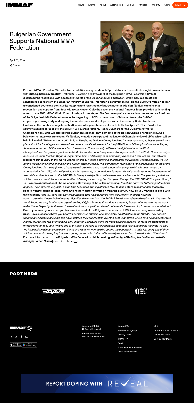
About (103, 5)
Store (167, 5)
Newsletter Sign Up (127, 330)
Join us (130, 5)
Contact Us (123, 326)
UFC (156, 326)
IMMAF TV (180, 5)
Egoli (120, 343)
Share (16, 65)
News (81, 5)
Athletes (143, 5)
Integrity (156, 5)
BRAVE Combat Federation (167, 330)
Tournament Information (130, 347)
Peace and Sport (162, 335)
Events (91, 5)
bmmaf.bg (103, 237)
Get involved (116, 5)
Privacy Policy (125, 335)
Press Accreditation (127, 352)
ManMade (167, 339)
